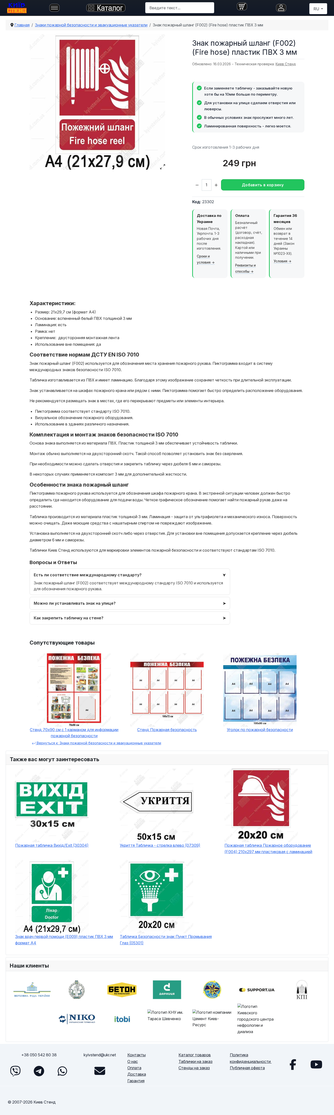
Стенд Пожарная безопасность (167, 729)
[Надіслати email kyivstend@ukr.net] (100, 1071)
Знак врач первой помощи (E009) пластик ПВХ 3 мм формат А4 (64, 939)
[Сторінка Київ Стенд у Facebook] (293, 1064)
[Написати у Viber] (15, 1071)
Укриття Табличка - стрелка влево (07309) (160, 845)
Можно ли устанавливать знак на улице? (75, 603)
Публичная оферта (247, 1067)
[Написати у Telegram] (39, 1071)
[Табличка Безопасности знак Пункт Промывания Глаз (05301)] (170, 896)
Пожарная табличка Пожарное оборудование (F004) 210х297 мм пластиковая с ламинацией (268, 848)
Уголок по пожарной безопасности (260, 729)
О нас (132, 1061)
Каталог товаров (194, 1054)
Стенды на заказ (194, 1067)
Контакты (136, 1054)
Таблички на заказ (195, 1061)
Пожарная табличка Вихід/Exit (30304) (52, 845)
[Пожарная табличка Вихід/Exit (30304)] (65, 805)
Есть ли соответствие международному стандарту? (88, 574)
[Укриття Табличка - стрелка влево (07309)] (170, 805)
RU (316, 8)
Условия (280, 261)
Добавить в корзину (263, 184)
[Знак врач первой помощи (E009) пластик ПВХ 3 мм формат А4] (65, 896)
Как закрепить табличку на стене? (68, 617)
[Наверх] (325, 1105)
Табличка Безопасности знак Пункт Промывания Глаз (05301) (166, 939)
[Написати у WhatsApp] (62, 1071)
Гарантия (136, 1080)
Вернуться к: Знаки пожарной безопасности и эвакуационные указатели (98, 743)
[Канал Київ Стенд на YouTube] (316, 1064)
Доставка (136, 1074)
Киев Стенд (286, 64)
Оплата (134, 1067)
